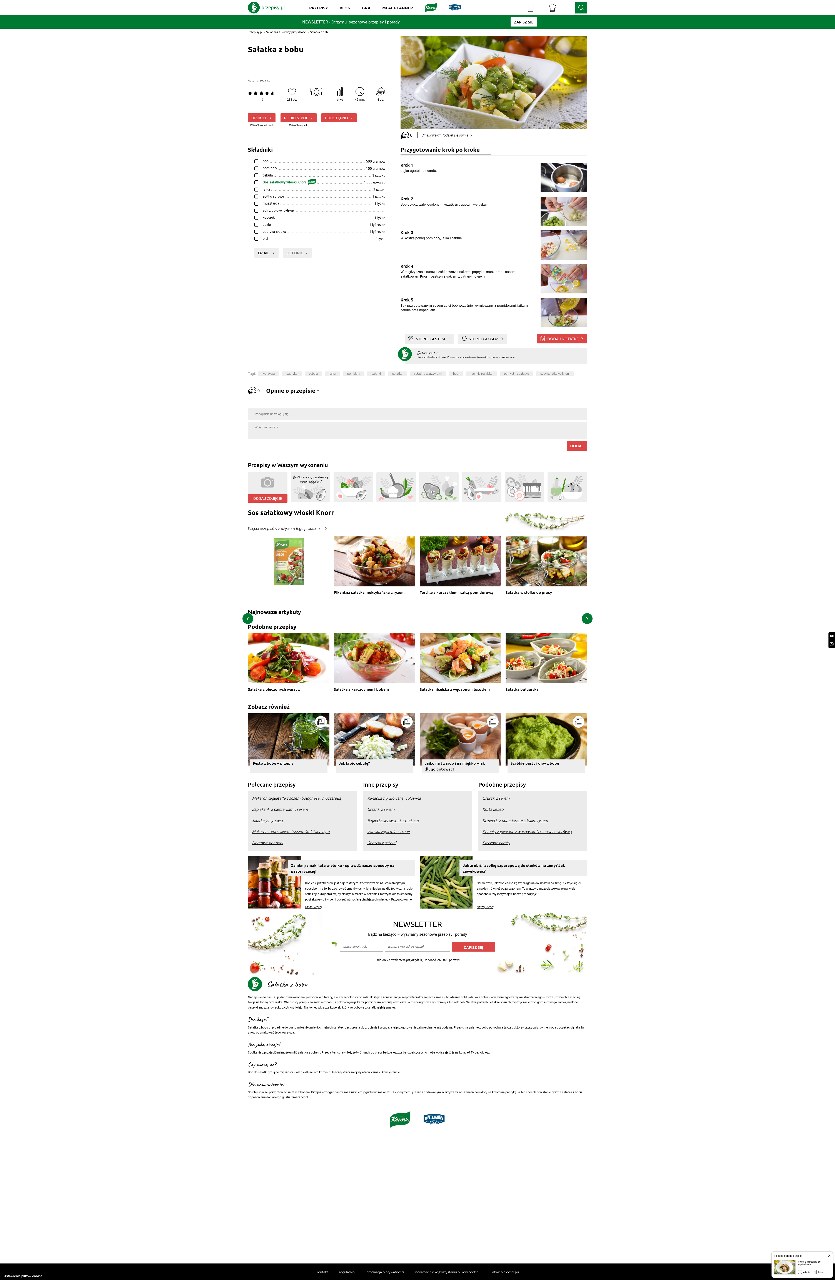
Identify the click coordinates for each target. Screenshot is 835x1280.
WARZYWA (268, 373)
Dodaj (577, 445)
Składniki (272, 32)
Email (264, 252)
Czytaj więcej (313, 907)
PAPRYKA (291, 373)
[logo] (266, 7)
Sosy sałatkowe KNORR (554, 373)
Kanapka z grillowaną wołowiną (394, 798)
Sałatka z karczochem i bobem (361, 689)
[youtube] (832, 636)
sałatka (397, 373)
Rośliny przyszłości (294, 32)
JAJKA (332, 373)
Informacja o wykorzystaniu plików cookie (447, 1271)
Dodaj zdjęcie (267, 498)
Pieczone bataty (496, 842)
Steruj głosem (484, 338)
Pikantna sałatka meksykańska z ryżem (369, 592)
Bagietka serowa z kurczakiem (393, 820)
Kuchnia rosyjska (481, 373)
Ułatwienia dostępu (504, 1271)
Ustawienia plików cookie (23, 1276)
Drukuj (259, 117)
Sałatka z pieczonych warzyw (274, 689)
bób (455, 373)
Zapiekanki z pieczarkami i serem (280, 809)
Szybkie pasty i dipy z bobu (535, 763)
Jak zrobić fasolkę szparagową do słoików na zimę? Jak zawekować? (514, 868)
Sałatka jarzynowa (267, 820)
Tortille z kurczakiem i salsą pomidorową (456, 592)
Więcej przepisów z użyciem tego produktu (284, 529)
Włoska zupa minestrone (388, 831)
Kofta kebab (493, 809)
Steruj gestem (430, 338)
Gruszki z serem (496, 798)
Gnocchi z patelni (381, 842)
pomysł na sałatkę (516, 373)
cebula (313, 373)
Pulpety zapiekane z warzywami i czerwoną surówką (527, 831)
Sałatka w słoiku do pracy (529, 592)
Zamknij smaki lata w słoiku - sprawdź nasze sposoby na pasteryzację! (342, 868)
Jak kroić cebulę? (354, 763)
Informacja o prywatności (385, 1271)
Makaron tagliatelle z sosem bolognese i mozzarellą (296, 798)
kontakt (322, 1271)
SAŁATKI (376, 373)
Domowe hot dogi (267, 842)
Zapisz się (473, 947)
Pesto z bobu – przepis (273, 763)
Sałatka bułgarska (522, 689)
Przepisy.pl (255, 32)
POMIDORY (353, 373)
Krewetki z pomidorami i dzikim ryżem (515, 820)
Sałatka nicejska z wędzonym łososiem (455, 689)
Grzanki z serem (381, 809)
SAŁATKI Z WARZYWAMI (428, 373)
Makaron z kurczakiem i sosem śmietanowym (291, 831)
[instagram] (832, 644)
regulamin (347, 1271)
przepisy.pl (264, 80)
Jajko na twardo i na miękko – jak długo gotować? (455, 766)
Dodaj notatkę (563, 338)
